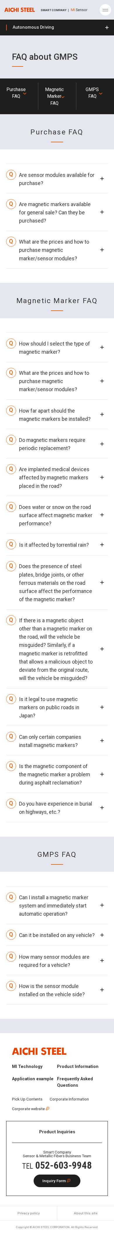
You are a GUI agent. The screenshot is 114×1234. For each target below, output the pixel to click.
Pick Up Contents (27, 1099)
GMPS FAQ (92, 93)
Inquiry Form (54, 1180)
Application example (32, 1078)
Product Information (78, 1066)
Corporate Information (69, 1099)
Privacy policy (29, 1213)
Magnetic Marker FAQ (54, 96)
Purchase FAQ (16, 93)
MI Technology (27, 1066)
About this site (86, 1213)
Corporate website (28, 1108)
